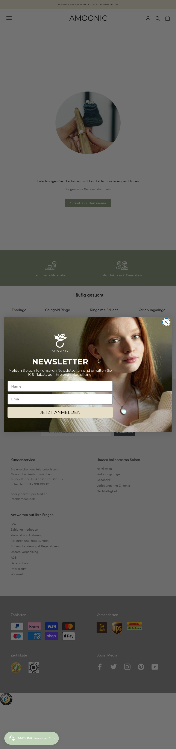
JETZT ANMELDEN (60, 412)
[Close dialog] (166, 322)
